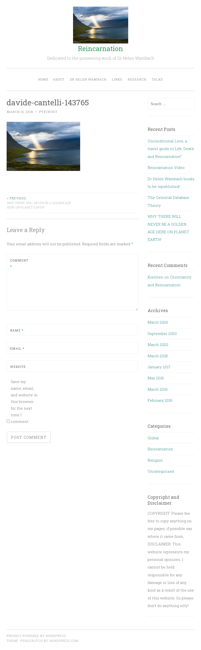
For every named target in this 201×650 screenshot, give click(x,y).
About (58, 79)
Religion (155, 460)
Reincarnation (100, 48)
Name (16, 330)
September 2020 (162, 333)
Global (153, 437)
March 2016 (158, 389)
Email (17, 348)
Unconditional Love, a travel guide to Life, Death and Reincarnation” (171, 148)
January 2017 (159, 366)
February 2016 (160, 400)
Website (18, 367)
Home (43, 79)
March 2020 (158, 344)
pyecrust (48, 112)
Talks (157, 79)
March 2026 (158, 322)
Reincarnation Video (166, 167)
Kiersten (155, 277)
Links (117, 79)
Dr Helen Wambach (88, 79)
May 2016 (156, 377)
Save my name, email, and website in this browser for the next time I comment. (24, 401)
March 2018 (158, 355)
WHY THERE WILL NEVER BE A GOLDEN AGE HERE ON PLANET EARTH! (39, 202)
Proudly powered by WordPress (36, 636)
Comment (19, 263)
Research (137, 79)
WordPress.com (63, 641)
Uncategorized (161, 471)
